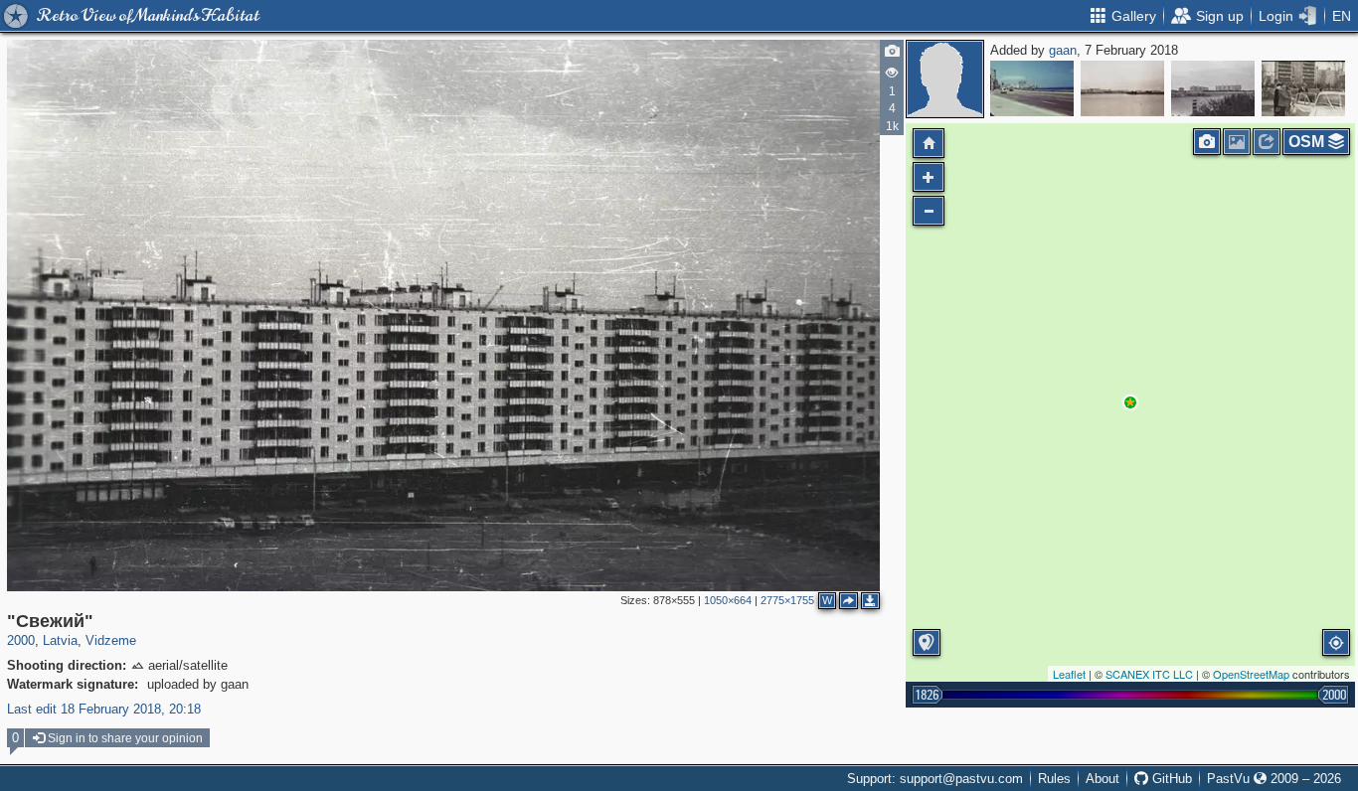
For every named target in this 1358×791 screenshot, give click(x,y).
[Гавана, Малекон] (1032, 88)
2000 (21, 640)
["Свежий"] (1130, 402)
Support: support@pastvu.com (935, 778)
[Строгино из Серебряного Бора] (1122, 88)
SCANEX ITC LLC (1149, 674)
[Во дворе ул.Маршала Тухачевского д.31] (1303, 88)
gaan (1063, 50)
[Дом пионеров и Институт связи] (1213, 88)
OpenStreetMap (1251, 674)
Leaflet (1069, 674)
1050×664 (728, 600)
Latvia (60, 640)
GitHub (1170, 778)
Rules (1054, 778)
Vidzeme (110, 640)
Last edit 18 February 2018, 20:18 (104, 709)
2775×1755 (787, 600)
